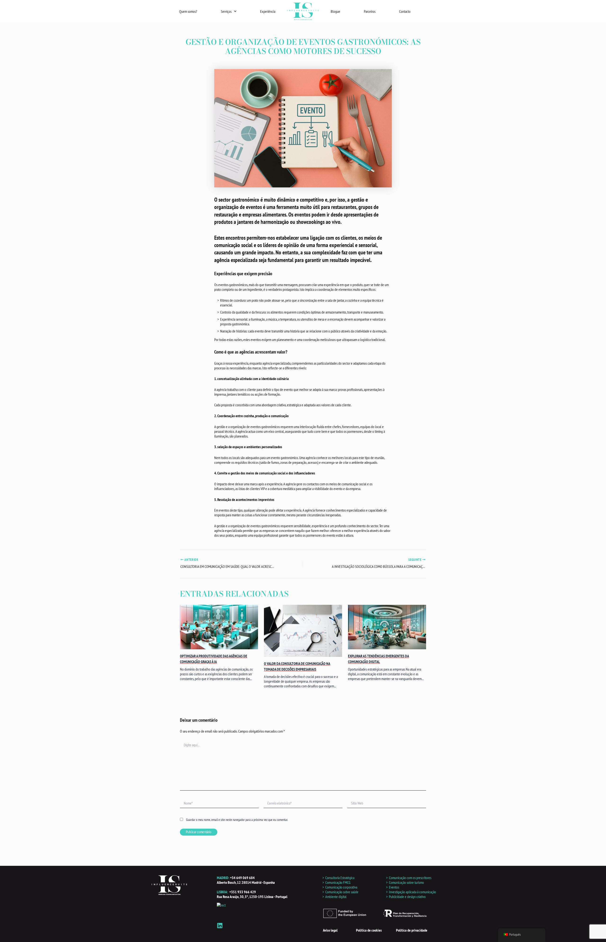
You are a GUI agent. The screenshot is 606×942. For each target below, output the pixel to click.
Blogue (335, 11)
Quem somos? (188, 11)
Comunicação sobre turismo (406, 882)
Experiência (267, 11)
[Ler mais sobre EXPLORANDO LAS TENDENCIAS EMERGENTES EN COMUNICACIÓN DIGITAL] (387, 627)
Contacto (404, 11)
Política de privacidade (411, 930)
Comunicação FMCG (338, 882)
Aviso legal (330, 930)
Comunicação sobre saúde (341, 891)
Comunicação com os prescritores (410, 877)
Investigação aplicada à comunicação (412, 891)
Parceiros (369, 11)
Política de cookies (369, 930)
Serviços (226, 11)
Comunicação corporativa (341, 887)
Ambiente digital (336, 896)
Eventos (394, 887)
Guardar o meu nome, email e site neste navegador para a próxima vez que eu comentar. (237, 820)
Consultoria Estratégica (339, 877)
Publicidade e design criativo (407, 896)
